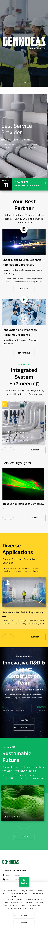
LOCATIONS (24, 727)
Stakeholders (12, 816)
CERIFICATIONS (24, 353)
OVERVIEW (35, 450)
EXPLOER (24, 289)
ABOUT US (24, 720)
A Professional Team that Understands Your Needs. (28, 130)
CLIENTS (35, 518)
